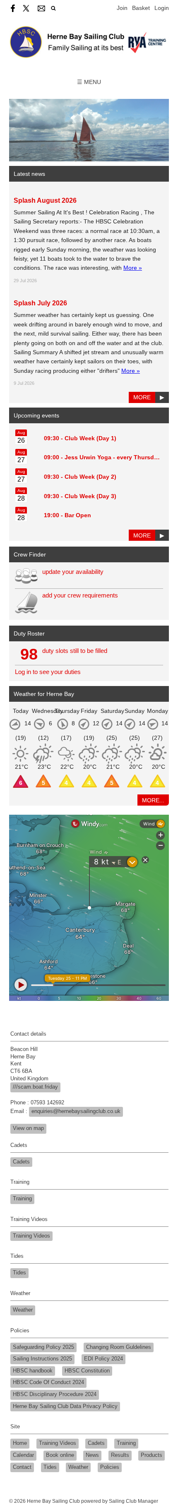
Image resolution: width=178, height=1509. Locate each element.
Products (151, 1455)
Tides (19, 1273)
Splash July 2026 (40, 303)
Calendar (23, 1455)
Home (20, 1443)
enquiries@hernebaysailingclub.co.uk (75, 1111)
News (92, 1455)
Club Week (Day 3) (90, 496)
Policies (109, 1467)
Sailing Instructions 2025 (42, 1359)
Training (22, 1199)
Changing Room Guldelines (118, 1347)
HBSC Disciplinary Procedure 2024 (54, 1394)
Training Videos (31, 1236)
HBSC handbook (33, 1371)
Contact (22, 1467)
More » (132, 267)
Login (161, 8)
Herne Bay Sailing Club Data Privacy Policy (65, 1406)
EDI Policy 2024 (103, 1359)
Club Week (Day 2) (90, 476)
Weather (23, 1310)
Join (122, 8)
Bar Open (78, 515)
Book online (60, 1455)
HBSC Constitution (87, 1371)
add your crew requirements (80, 595)
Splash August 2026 (45, 200)
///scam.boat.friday (35, 1087)
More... (153, 800)
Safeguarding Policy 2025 (43, 1347)
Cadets (21, 1162)
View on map (28, 1128)
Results (120, 1455)
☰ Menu (89, 82)
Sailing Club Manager (133, 1501)
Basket (141, 8)
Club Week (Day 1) (90, 438)
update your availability (72, 571)
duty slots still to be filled (74, 650)
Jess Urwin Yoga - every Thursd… (112, 457)
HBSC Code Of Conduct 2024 (48, 1382)
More (142, 397)
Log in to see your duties (48, 671)
